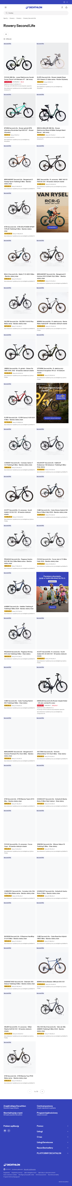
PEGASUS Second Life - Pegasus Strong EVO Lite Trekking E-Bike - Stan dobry (18, 653)
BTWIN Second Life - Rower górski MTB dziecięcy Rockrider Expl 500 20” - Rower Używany (19, 130)
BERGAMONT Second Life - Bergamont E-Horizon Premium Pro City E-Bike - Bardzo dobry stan (19, 754)
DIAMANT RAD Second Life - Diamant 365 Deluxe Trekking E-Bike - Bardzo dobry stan (19, 983)
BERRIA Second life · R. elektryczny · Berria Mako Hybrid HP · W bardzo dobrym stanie (52, 322)
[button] (20, 84)
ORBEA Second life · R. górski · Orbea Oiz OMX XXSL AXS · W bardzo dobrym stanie (19, 369)
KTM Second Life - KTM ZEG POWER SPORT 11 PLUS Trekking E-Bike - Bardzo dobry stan (19, 229)
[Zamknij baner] (67, 2)
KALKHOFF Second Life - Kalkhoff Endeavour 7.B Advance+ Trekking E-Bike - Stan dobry (52, 465)
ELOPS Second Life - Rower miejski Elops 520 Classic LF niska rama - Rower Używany (52, 78)
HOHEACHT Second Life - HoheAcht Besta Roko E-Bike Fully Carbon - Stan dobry (52, 800)
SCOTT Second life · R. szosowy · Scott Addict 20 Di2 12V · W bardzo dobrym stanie (18, 512)
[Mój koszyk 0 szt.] (66, 7)
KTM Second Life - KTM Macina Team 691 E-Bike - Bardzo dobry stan (19, 800)
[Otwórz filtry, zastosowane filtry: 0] (6, 34)
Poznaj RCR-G (52, 227)
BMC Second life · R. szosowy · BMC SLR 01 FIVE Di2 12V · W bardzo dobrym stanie (52, 180)
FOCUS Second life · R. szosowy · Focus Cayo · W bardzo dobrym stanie (18, 845)
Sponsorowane (41, 384)
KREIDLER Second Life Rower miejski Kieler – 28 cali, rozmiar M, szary (52, 702)
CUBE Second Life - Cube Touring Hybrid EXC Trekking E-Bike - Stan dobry (18, 702)
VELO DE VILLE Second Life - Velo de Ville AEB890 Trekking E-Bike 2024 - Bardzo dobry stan (51, 1029)
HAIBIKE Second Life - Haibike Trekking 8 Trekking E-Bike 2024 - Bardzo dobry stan (18, 608)
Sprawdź (52, 607)
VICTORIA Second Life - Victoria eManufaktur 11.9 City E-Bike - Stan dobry (51, 753)
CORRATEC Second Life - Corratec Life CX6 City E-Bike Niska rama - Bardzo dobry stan (19, 892)
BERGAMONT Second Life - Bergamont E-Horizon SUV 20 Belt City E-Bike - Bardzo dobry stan (51, 276)
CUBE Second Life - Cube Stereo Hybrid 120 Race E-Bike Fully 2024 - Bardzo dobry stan (52, 511)
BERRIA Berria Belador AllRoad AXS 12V (51, 982)
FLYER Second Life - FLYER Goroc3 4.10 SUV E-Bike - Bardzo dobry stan (19, 419)
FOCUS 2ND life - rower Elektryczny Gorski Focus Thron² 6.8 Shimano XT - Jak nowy (19, 78)
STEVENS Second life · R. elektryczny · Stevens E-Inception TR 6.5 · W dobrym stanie (51, 371)
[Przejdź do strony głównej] (34, 7)
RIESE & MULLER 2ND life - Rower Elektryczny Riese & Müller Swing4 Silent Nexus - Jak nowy (51, 130)
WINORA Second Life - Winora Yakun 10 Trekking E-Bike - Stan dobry (51, 845)
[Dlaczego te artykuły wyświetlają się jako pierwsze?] (4, 39)
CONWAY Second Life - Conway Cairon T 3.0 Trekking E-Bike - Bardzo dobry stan (18, 464)
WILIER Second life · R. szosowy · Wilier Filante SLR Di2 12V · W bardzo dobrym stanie (18, 1029)
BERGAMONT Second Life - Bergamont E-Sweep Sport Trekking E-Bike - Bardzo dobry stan (18, 182)
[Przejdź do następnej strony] (42, 1091)
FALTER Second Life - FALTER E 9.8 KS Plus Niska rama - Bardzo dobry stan (19, 322)
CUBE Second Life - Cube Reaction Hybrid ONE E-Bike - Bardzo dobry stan (52, 937)
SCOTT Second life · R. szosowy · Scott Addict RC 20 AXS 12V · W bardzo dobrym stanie (52, 654)
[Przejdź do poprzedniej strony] (30, 1091)
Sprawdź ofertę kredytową (52, 418)
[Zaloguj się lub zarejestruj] (62, 7)
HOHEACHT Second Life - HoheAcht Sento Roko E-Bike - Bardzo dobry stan (52, 892)
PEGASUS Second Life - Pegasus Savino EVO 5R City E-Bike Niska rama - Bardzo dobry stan (18, 561)
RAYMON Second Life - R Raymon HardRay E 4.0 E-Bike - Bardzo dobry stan (19, 937)
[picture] (20, 59)
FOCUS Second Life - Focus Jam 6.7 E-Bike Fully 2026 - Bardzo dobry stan (52, 560)
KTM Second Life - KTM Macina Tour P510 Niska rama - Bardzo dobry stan (18, 1077)
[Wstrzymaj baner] (64, 2)
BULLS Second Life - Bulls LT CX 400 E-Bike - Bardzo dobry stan (19, 275)
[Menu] (6, 7)
